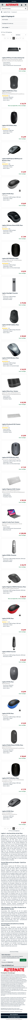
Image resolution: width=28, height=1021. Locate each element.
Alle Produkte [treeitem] (5, 19)
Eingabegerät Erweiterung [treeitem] (7, 23)
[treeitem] (14, 27)
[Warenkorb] (25, 4)
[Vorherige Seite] (5, 38)
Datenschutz (10, 962)
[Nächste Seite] (23, 38)
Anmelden (23, 960)
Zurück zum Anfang (14, 951)
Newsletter (14, 1)
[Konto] (21, 4)
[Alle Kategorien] (2, 4)
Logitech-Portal (6, 12)
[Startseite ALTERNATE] (12, 4)
